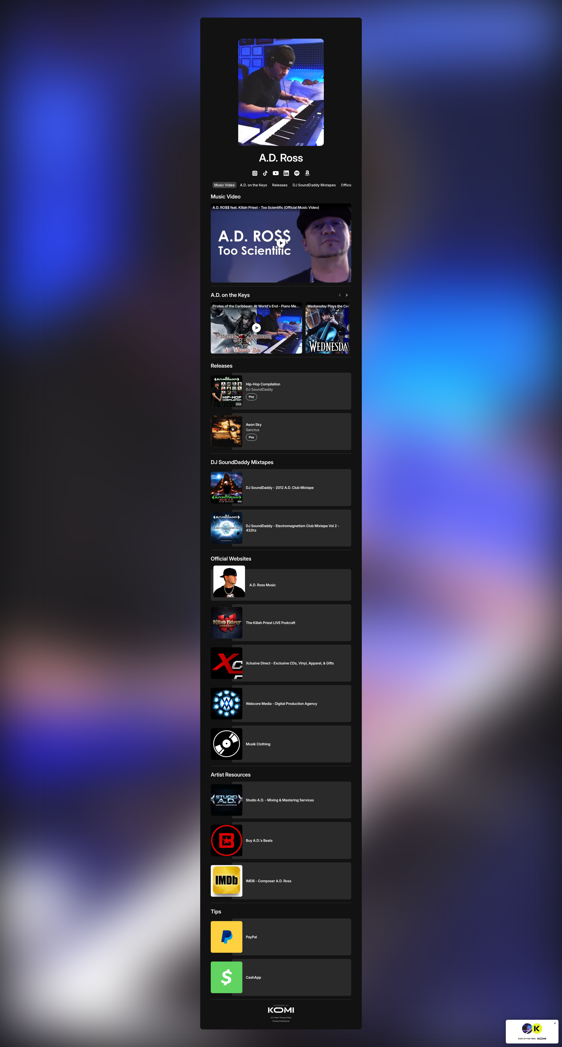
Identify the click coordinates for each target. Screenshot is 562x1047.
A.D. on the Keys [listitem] (253, 185)
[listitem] (254, 173)
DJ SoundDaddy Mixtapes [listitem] (314, 185)
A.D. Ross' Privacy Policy (281, 1017)
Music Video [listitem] (224, 185)
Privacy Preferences (281, 1021)
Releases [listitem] (279, 185)
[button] (281, 1009)
